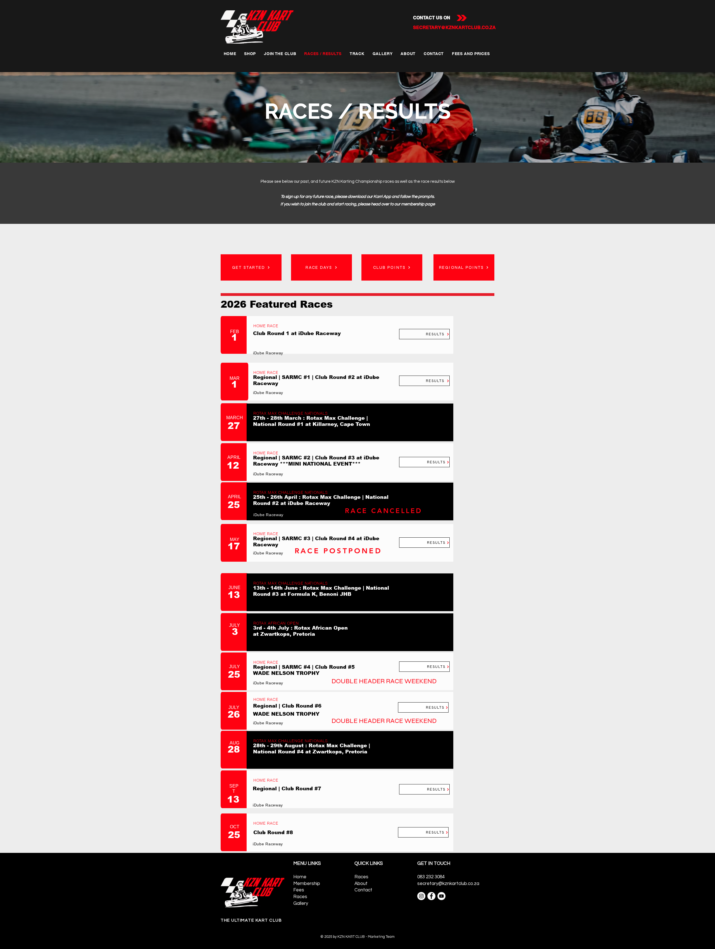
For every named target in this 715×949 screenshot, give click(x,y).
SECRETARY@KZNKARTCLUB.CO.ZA (454, 27)
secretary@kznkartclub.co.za (448, 883)
